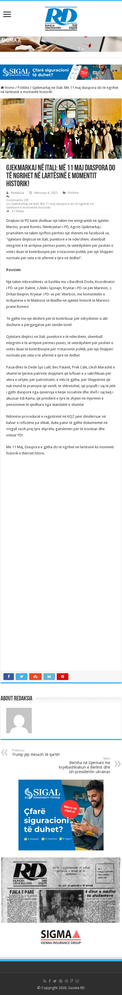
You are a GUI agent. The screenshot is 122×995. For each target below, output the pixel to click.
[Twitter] (54, 981)
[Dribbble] (66, 981)
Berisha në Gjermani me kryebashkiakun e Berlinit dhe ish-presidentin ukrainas (84, 765)
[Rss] (45, 981)
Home (9, 87)
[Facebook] (49, 981)
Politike (23, 87)
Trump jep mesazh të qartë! (36, 753)
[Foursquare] (72, 981)
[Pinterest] (60, 981)
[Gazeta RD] (61, 17)
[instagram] (77, 981)
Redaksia (17, 193)
